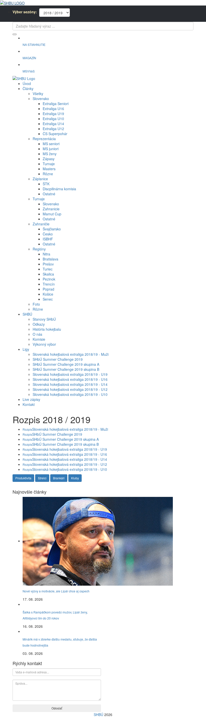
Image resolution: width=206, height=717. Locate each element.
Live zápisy (31, 399)
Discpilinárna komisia (59, 188)
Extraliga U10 (53, 118)
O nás (37, 334)
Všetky (38, 93)
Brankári (59, 478)
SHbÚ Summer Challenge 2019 (58, 359)
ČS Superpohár (55, 133)
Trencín (49, 284)
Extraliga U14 (53, 123)
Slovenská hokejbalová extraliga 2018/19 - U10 (70, 394)
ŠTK (46, 183)
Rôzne (48, 173)
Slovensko (41, 98)
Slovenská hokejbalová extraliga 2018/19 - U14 (70, 384)
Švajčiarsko (52, 228)
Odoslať (57, 708)
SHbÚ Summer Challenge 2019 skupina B (66, 369)
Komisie (39, 339)
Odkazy (39, 324)
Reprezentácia (44, 138)
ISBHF (48, 238)
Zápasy (49, 158)
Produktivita (23, 478)
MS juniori (51, 148)
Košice (48, 294)
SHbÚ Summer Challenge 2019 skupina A (66, 364)
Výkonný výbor (44, 344)
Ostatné (49, 193)
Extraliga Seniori (56, 103)
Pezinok (49, 279)
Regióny (39, 248)
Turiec (48, 269)
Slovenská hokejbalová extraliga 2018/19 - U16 (70, 379)
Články (28, 88)
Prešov (48, 263)
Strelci (42, 478)
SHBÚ (27, 314)
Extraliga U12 (53, 128)
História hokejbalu (47, 329)
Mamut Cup (52, 213)
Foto (36, 304)
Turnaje (49, 163)
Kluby (75, 478)
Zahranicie (51, 208)
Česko (48, 233)
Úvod (27, 83)
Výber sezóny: (25, 11)
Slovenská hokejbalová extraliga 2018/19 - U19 (70, 374)
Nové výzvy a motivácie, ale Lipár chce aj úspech (56, 591)
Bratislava (50, 258)
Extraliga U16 (53, 108)
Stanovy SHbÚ (44, 319)
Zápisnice (40, 178)
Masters (49, 168)
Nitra (46, 253)
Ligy (26, 349)
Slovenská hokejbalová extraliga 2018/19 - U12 (70, 389)
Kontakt (29, 404)
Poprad (48, 289)
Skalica (48, 274)
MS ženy (50, 153)
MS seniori (51, 143)
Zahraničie (41, 223)
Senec (48, 299)
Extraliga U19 (53, 113)
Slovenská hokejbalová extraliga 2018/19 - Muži (71, 354)
